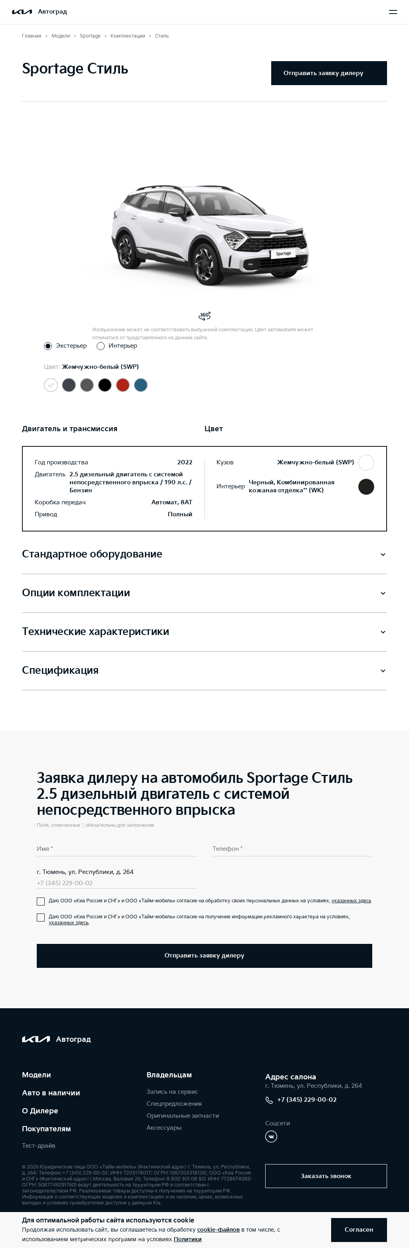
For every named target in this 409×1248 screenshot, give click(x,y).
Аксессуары (164, 1128)
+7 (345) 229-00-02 (64, 883)
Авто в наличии (51, 1093)
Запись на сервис (172, 1092)
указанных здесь (351, 901)
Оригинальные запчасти (183, 1116)
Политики (188, 1239)
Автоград (52, 12)
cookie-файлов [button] (218, 1229)
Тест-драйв (39, 1146)
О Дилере (40, 1111)
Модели (36, 1075)
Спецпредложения (174, 1104)
